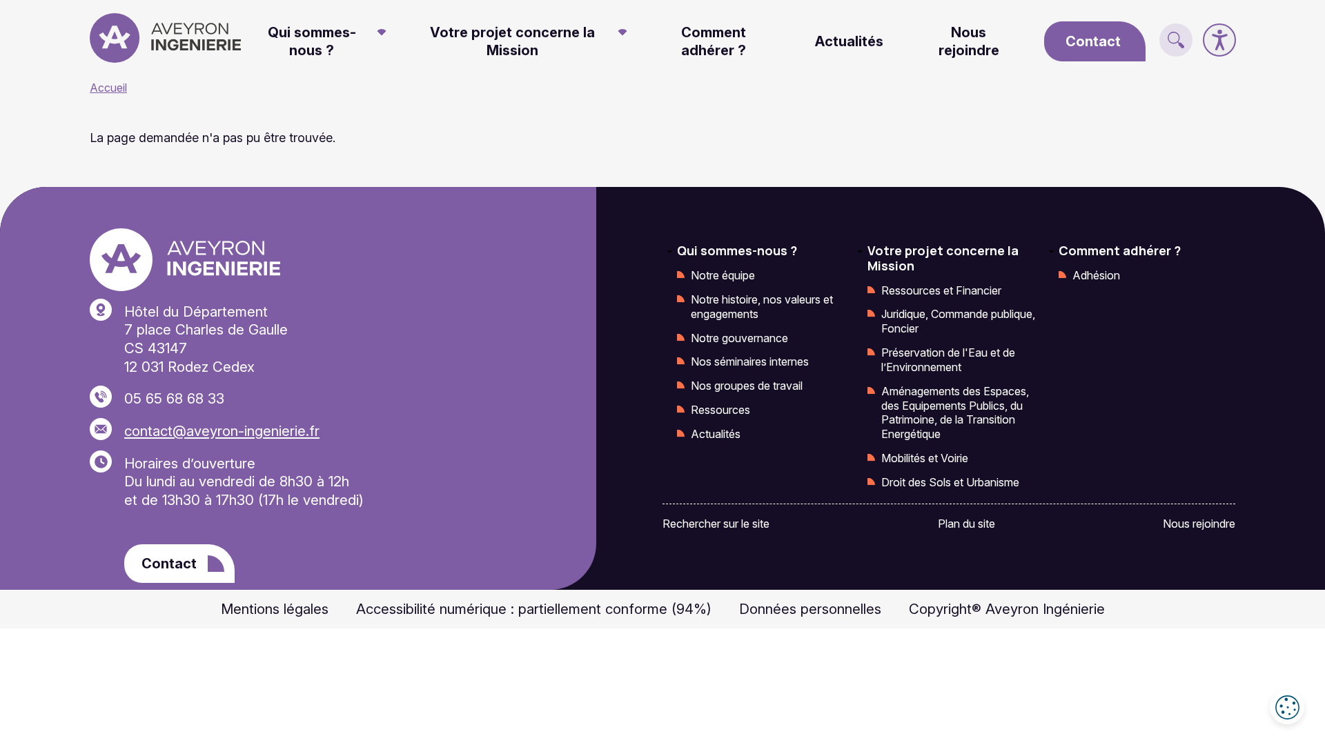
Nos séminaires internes (750, 361)
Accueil (108, 88)
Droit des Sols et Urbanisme (950, 482)
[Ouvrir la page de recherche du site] (1175, 40)
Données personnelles (810, 608)
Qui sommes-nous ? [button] (312, 41)
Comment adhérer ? (713, 41)
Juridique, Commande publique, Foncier (958, 321)
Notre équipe (723, 275)
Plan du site (966, 523)
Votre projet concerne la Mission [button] (512, 41)
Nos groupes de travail (747, 386)
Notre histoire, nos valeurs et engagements (762, 306)
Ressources (720, 410)
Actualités (849, 41)
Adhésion (1096, 275)
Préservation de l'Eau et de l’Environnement (948, 360)
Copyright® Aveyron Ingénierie (1007, 608)
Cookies (1287, 707)
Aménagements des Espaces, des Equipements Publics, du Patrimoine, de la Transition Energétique (955, 412)
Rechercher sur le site (715, 523)
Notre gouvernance (739, 338)
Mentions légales (274, 608)
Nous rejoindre (969, 41)
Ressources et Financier (941, 290)
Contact (1093, 41)
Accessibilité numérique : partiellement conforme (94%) (533, 608)
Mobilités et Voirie (924, 458)
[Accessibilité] (1219, 40)
